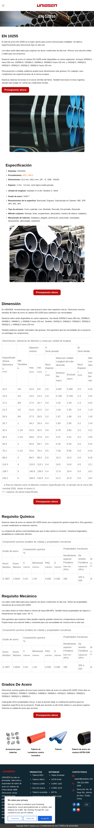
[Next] (88, 746)
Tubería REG (37, 775)
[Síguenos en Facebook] (74, 804)
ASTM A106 (56, 779)
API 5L (54, 792)
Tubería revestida (39, 792)
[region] (30, 809)
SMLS (30, 175)
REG (25, 175)
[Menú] (3, 6)
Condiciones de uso (49, 826)
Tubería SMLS (38, 779)
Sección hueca (38, 788)
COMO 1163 (56, 784)
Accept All (45, 818)
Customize (15, 818)
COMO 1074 (56, 788)
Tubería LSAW (38, 784)
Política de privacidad (68, 826)
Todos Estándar (58, 775)
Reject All (30, 818)
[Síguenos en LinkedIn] (74, 810)
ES (87, 805)
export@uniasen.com (84, 779)
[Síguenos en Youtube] (78, 810)
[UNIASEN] (47, 5)
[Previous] (6, 746)
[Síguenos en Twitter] (78, 804)
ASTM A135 (56, 796)
